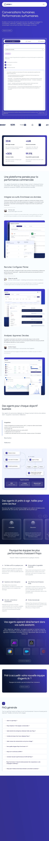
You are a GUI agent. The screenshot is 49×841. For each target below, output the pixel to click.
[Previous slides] (40, 516)
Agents (13, 41)
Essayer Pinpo (41, 112)
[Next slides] (45, 516)
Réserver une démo (7, 30)
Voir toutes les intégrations (24, 660)
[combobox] (24, 49)
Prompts (29, 41)
